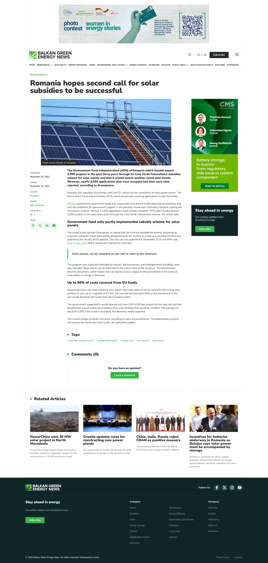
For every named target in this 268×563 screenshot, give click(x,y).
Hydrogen (154, 65)
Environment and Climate (111, 65)
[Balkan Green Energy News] (50, 55)
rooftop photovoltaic (107, 340)
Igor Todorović (37, 205)
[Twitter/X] (40, 225)
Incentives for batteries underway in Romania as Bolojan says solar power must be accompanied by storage (210, 443)
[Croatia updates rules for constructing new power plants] (107, 418)
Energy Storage (138, 65)
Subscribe (219, 55)
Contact (212, 513)
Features (220, 65)
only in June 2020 (77, 243)
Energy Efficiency (78, 65)
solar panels (143, 340)
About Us (213, 525)
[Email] (54, 225)
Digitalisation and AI (201, 65)
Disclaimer (213, 531)
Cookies (239, 557)
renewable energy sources (80, 340)
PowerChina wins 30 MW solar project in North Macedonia (50, 440)
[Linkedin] (47, 225)
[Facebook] (33, 225)
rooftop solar (127, 340)
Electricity (61, 65)
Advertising (213, 519)
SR (205, 55)
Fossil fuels (179, 65)
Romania (34, 195)
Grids (92, 65)
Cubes (96, 557)
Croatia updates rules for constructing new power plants (104, 440)
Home (32, 65)
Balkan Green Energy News (46, 557)
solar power (158, 340)
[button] (189, 55)
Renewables (43, 65)
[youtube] (240, 487)
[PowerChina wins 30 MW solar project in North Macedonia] (54, 418)
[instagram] (232, 487)
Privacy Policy (222, 557)
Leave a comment (124, 375)
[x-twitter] (224, 487)
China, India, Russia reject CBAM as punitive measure (158, 438)
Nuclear (165, 65)
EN (198, 55)
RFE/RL (71, 203)
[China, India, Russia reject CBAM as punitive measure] (160, 418)
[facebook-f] (217, 487)
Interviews (233, 65)
